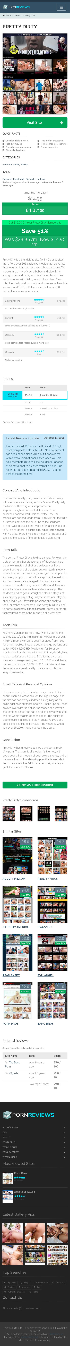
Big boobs (12, 1283)
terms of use (56, 1334)
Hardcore (7, 164)
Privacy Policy (11, 1152)
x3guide (13, 1073)
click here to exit (29, 1337)
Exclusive (7, 179)
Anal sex (26, 1287)
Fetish (16, 164)
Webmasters (10, 1157)
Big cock (30, 179)
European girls (42, 1283)
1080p (25, 1283)
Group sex (60, 1283)
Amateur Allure (24, 1191)
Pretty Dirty (30, 15)
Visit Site (34, 122)
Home (8, 15)
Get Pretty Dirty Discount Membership (35, 785)
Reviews (18, 15)
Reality (24, 164)
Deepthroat (18, 179)
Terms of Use (10, 1147)
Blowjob (20, 1199)
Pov (38, 1287)
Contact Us (9, 1142)
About (6, 1137)
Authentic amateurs (16, 1292)
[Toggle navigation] (61, 7)
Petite (35, 1292)
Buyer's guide (10, 1127)
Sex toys (11, 1287)
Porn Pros (21, 1173)
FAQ (5, 1132)
